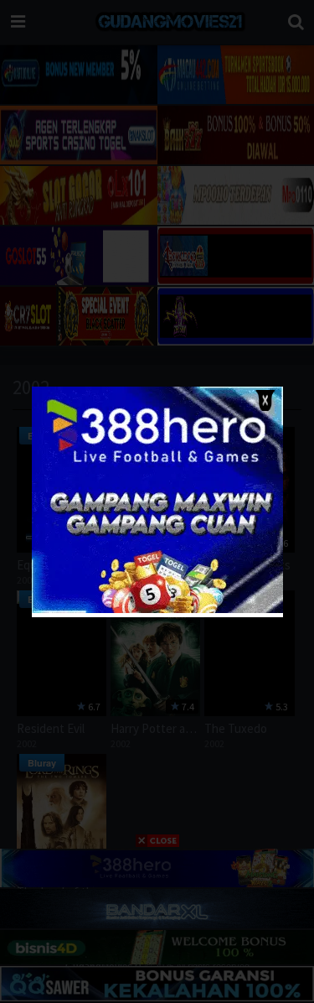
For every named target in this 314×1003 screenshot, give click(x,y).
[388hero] (157, 609)
